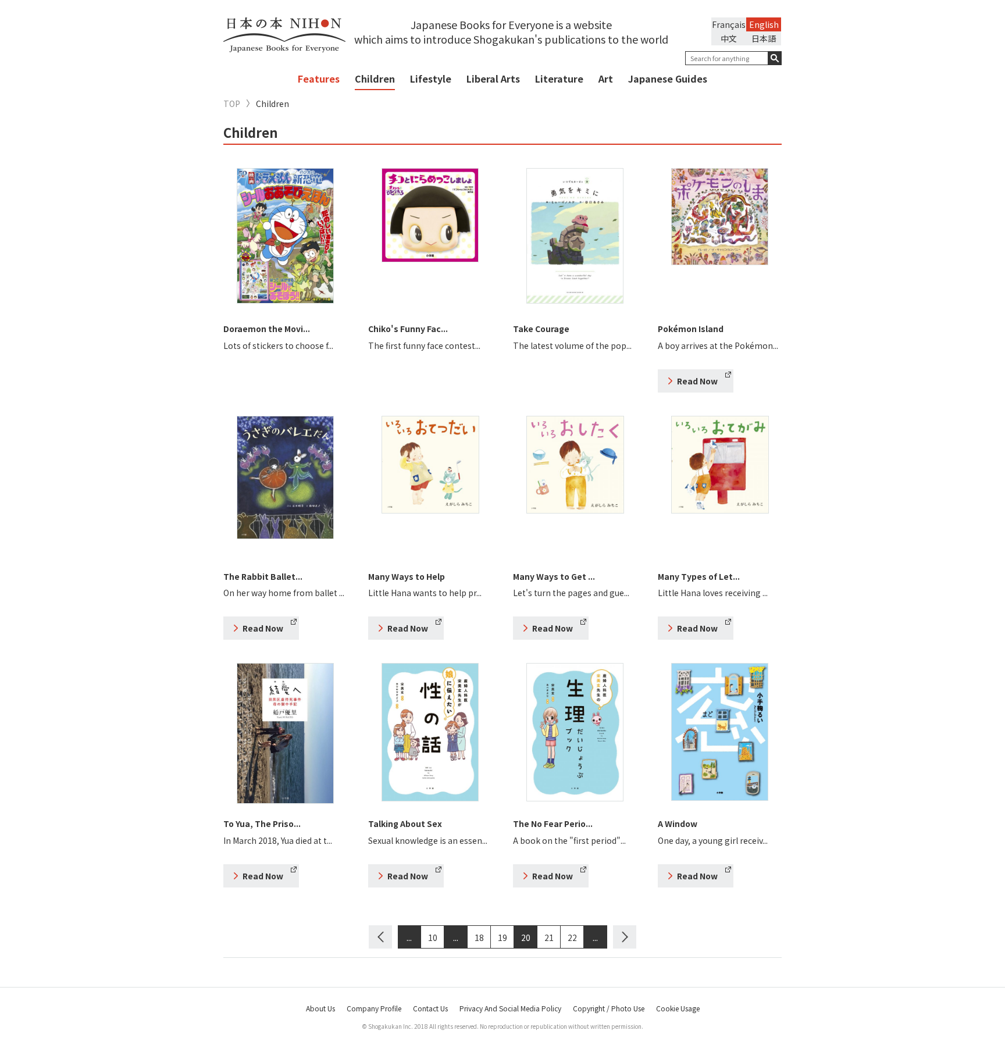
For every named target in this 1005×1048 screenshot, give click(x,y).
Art (605, 78)
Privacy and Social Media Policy (510, 1008)
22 (572, 937)
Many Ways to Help (406, 576)
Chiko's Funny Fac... (408, 328)
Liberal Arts (493, 78)
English (764, 24)
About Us (320, 1008)
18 (479, 937)
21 (549, 937)
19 (502, 937)
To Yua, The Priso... (262, 823)
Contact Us (430, 1008)
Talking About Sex (405, 823)
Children (375, 78)
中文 (729, 38)
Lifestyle (430, 78)
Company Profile (374, 1008)
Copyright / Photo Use (608, 1008)
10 (432, 937)
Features (319, 78)
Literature (559, 78)
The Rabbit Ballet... (262, 576)
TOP (231, 104)
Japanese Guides (667, 78)
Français (729, 24)
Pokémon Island (691, 328)
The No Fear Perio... (553, 823)
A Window (677, 823)
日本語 (763, 38)
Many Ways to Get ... (554, 576)
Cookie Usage (678, 1008)
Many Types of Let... (699, 576)
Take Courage (541, 328)
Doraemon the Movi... (266, 328)
